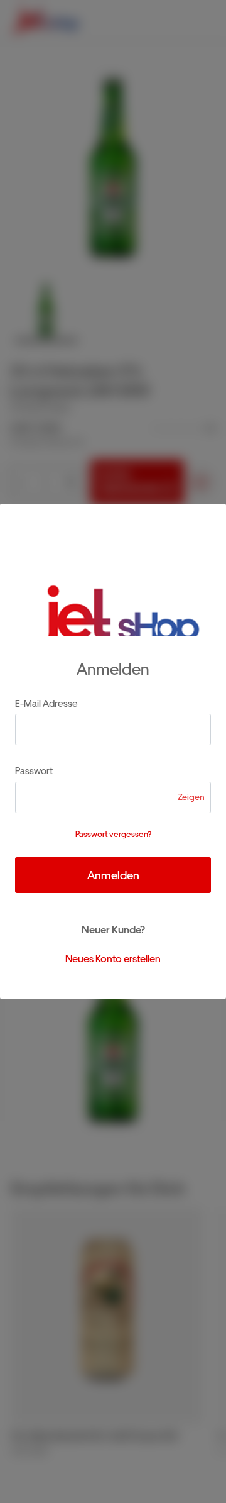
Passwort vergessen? (113, 834)
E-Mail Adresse (46, 703)
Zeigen (191, 797)
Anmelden (113, 875)
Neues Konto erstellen (113, 959)
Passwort (34, 771)
